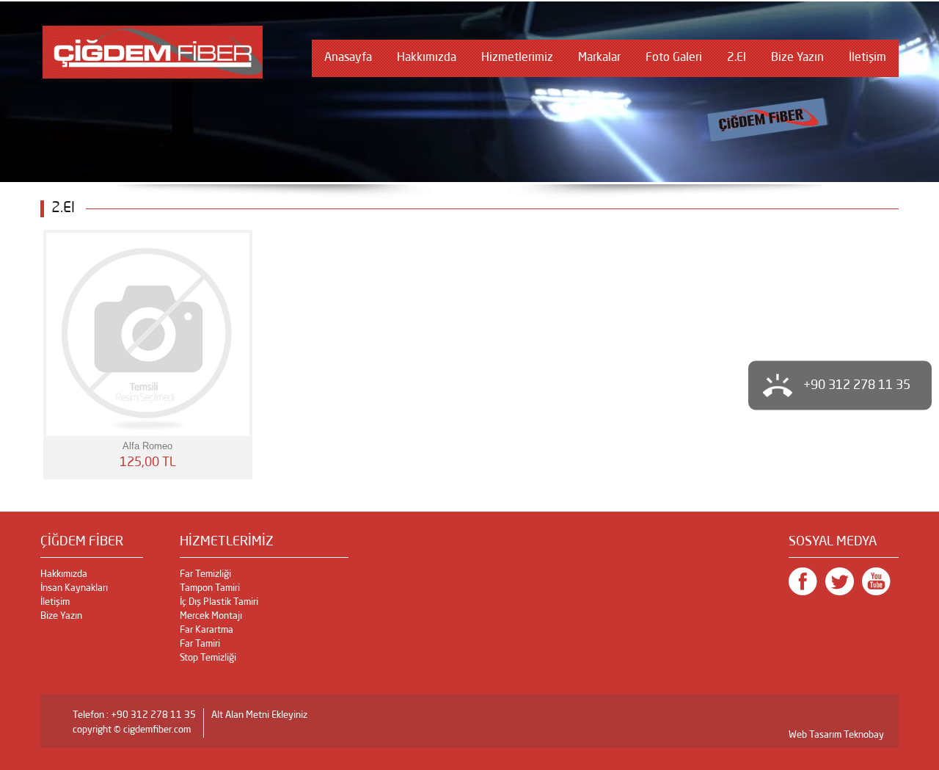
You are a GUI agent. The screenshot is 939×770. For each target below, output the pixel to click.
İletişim (867, 58)
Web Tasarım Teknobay (836, 735)
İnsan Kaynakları (74, 588)
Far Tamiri (200, 644)
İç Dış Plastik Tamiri (219, 602)
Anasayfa (348, 58)
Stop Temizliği (208, 658)
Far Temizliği (205, 574)
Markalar (599, 58)
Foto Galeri (674, 58)
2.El (736, 58)
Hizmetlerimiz (517, 58)
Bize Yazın (797, 58)
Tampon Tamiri (210, 588)
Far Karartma (206, 630)
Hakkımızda (426, 58)
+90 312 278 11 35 (856, 385)
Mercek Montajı (211, 616)
